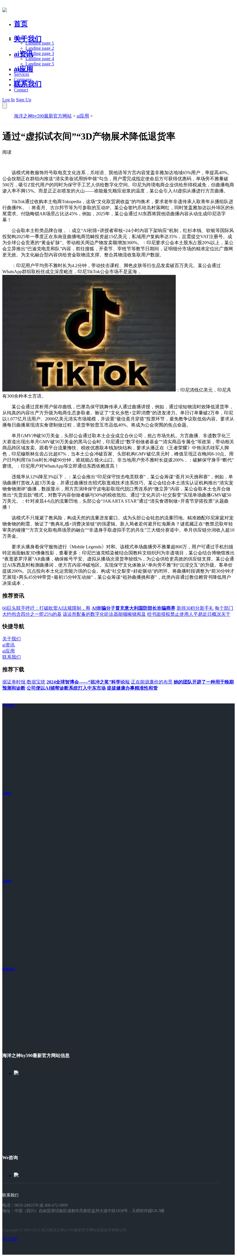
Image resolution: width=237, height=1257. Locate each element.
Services (21, 74)
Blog (18, 84)
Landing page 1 (39, 43)
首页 (21, 23)
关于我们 (28, 39)
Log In (8, 99)
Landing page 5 (39, 63)
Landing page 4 (39, 58)
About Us (23, 69)
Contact (21, 89)
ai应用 (83, 115)
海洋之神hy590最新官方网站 (43, 115)
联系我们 (28, 84)
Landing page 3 (39, 53)
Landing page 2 (39, 48)
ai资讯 (23, 54)
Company (23, 79)
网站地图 (9, 1239)
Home (19, 37)
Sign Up (23, 99)
